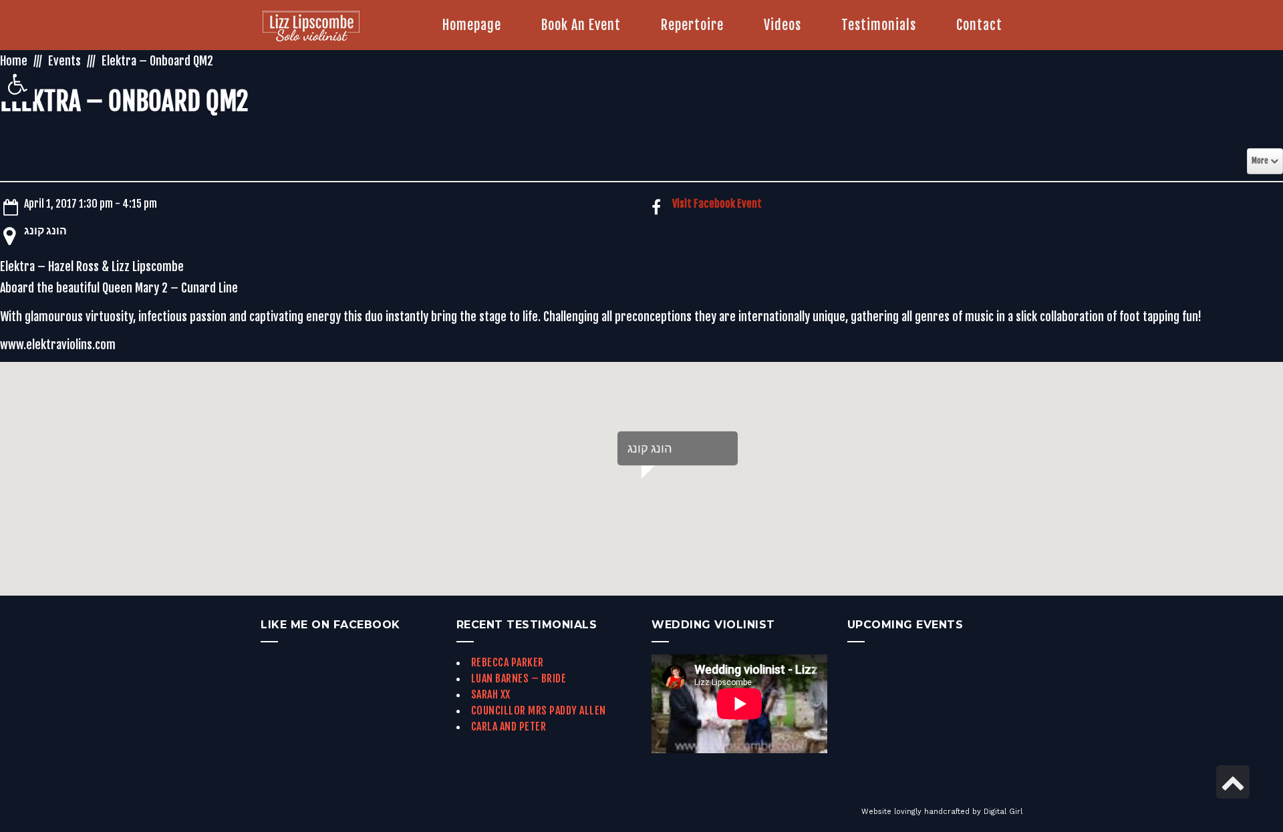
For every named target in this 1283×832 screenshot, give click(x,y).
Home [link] (13, 60)
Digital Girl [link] (1003, 811)
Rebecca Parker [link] (507, 662)
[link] (17, 84)
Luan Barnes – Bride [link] (519, 678)
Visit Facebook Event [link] (717, 203)
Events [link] (64, 60)
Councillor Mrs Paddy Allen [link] (538, 710)
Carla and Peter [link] (509, 726)
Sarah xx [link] (491, 694)
